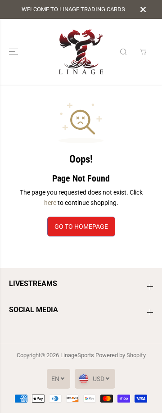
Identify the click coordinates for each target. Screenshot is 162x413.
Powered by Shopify (120, 355)
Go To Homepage (81, 226)
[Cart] (143, 52)
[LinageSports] (81, 52)
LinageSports (77, 355)
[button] (14, 52)
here (50, 202)
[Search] (123, 52)
